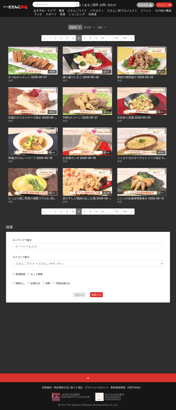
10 (102, 38)
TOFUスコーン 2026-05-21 (80, 117)
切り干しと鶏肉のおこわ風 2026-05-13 (87, 198)
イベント (146, 10)
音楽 (62, 14)
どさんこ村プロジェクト (122, 10)
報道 (61, 10)
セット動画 (37, 274)
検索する (96, 294)
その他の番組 (163, 10)
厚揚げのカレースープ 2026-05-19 (30, 158)
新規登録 (143, 4)
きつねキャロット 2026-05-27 (27, 77)
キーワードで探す (22, 240)
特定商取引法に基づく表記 (68, 387)
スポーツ (51, 14)
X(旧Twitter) (134, 387)
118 (125, 38)
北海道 (92, 14)
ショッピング (77, 14)
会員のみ (35, 283)
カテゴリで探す (21, 257)
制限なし (20, 283)
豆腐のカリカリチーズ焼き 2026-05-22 (33, 117)
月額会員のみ (63, 283)
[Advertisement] (88, 330)
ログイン (162, 4)
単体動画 (20, 274)
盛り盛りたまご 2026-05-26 (81, 77)
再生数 (87, 27)
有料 (48, 283)
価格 (100, 27)
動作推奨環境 (118, 387)
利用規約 (47, 387)
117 (116, 38)
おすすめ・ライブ (45, 10)
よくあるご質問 (88, 5)
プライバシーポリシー (97, 387)
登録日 (73, 27)
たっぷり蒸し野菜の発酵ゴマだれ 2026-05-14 (37, 198)
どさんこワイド (77, 10)
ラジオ (38, 14)
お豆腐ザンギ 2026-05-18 (79, 158)
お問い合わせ (108, 5)
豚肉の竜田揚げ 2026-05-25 (135, 77)
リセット (79, 294)
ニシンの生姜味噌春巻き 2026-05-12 (140, 198)
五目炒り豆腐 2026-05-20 (134, 117)
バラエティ (97, 10)
